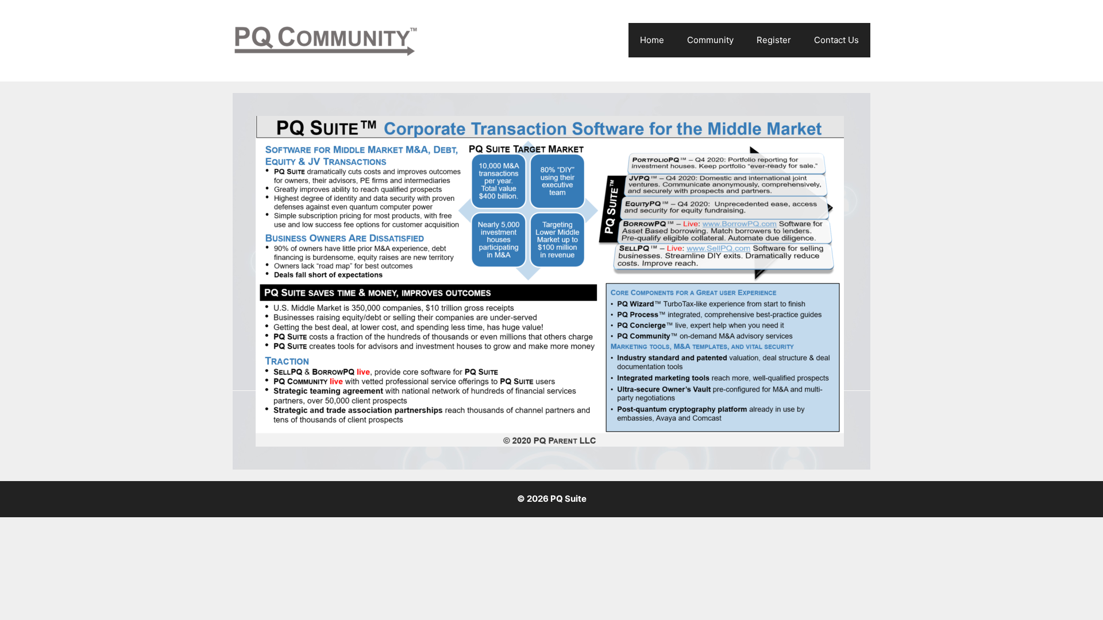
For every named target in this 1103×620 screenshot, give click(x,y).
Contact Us (836, 39)
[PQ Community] (326, 40)
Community (710, 39)
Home (652, 39)
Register (774, 39)
